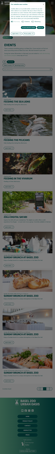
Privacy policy (28, 33)
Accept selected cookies (28, 27)
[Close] (43, 4)
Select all (40, 27)
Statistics (27, 21)
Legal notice (15, 33)
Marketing (37, 21)
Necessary (17, 21)
